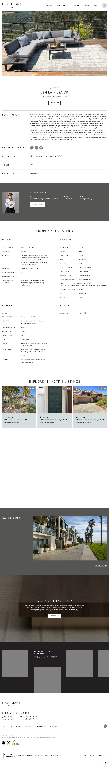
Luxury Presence (52, 755)
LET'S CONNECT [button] (54, 616)
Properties (49, 5)
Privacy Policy (102, 755)
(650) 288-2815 (69, 199)
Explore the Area (101, 566)
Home (3, 727)
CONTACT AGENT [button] (37, 204)
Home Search (62, 5)
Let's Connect (54, 727)
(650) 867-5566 (91, 5)
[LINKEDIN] (105, 726)
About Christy (15, 727)
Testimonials (41, 727)
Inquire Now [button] (54, 103)
